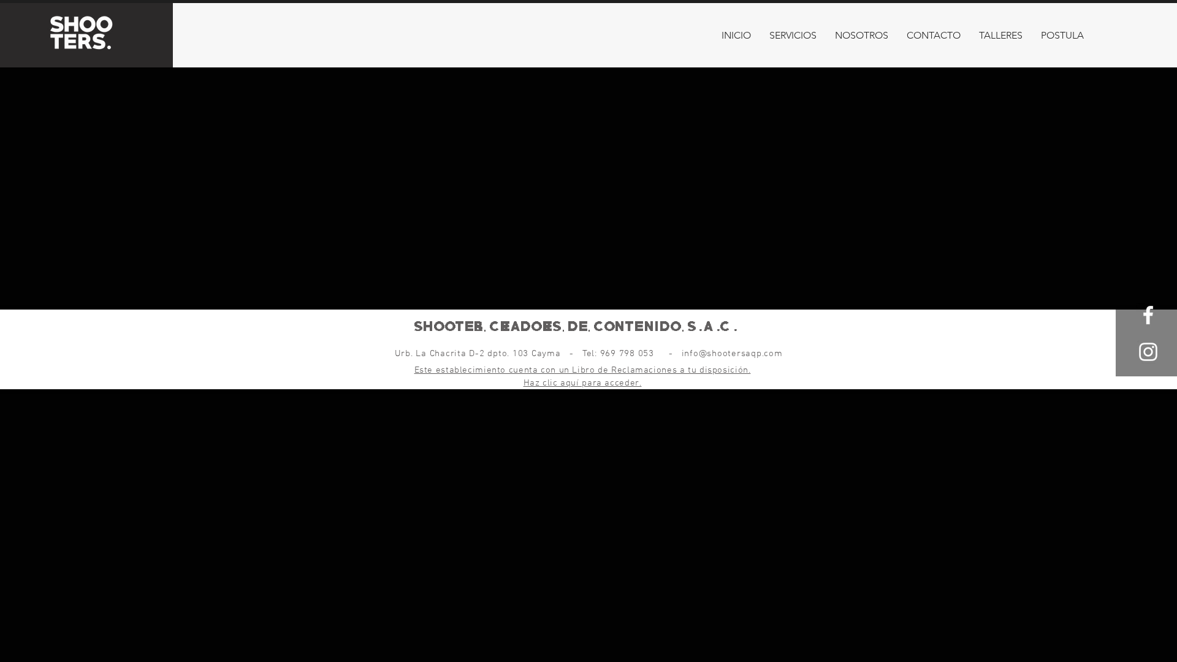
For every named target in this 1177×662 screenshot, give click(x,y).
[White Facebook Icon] (1148, 315)
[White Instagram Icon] (1148, 352)
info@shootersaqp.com (732, 353)
